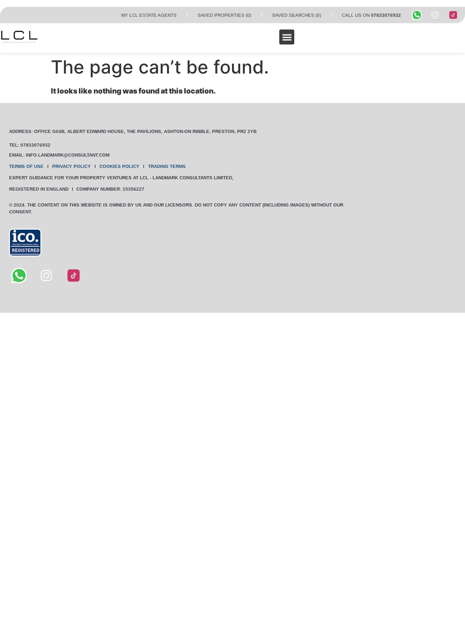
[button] (286, 37)
